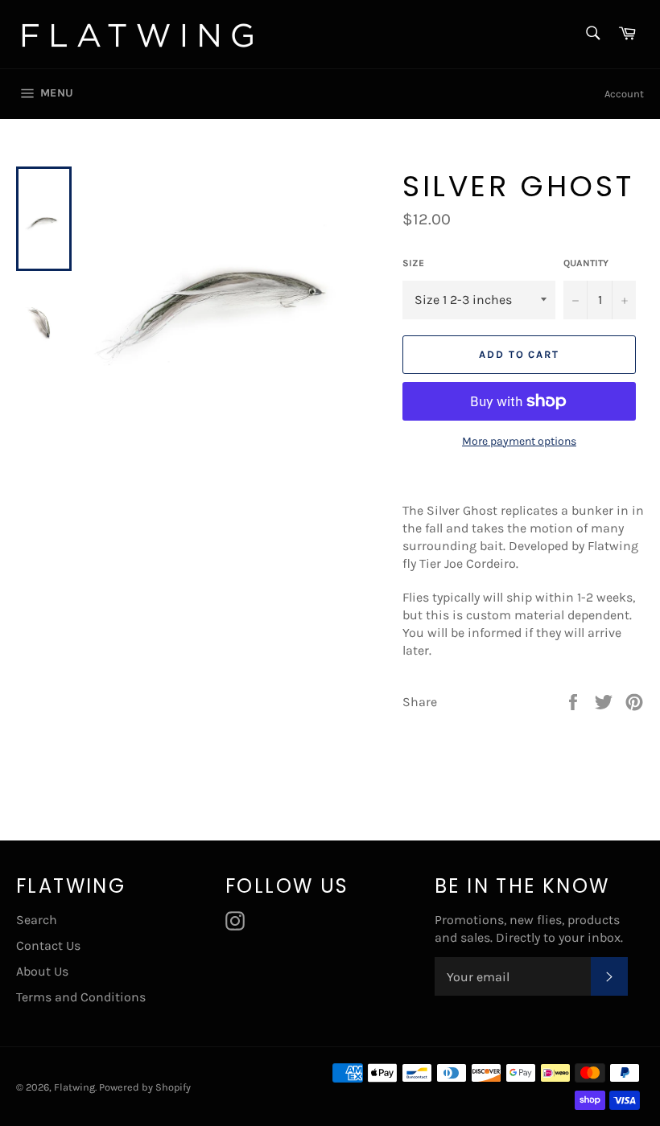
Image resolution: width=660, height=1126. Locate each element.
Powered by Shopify (145, 1087)
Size (413, 263)
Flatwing (74, 1087)
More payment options (519, 441)
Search (36, 919)
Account (624, 94)
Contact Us (48, 945)
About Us (42, 971)
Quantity (585, 263)
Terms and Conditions (81, 997)
